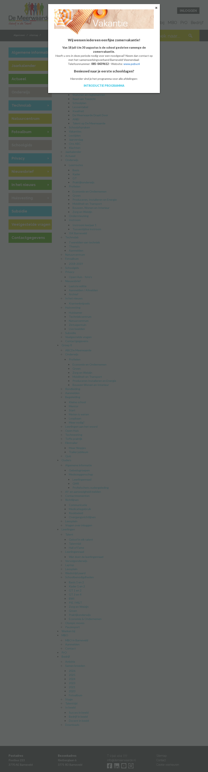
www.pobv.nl (132, 64)
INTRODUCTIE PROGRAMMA (104, 85)
